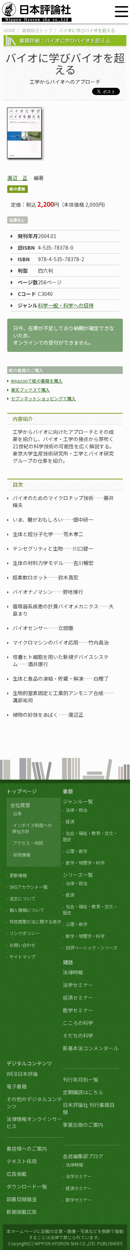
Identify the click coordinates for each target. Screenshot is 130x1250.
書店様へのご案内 (26, 1148)
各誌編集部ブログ (83, 1156)
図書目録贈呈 (21, 1199)
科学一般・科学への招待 (66, 305)
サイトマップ (22, 956)
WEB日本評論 (22, 1073)
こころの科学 (78, 1022)
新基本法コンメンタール (90, 1048)
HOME (10, 30)
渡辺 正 (17, 177)
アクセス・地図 (28, 843)
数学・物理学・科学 (85, 862)
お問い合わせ (22, 945)
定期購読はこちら (83, 1092)
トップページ (21, 791)
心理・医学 (76, 851)
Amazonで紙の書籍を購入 (36, 381)
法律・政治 (76, 810)
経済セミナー (78, 997)
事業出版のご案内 (83, 1124)
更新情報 (18, 875)
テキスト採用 (21, 1161)
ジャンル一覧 (78, 801)
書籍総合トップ (37, 30)
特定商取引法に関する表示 (35, 921)
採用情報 (21, 855)
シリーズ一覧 (78, 874)
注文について (22, 898)
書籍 (68, 791)
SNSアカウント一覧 (28, 887)
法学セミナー (78, 984)
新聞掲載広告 (21, 1211)
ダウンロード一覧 (26, 1186)
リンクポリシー (24, 933)
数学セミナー (78, 1010)
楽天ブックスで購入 (30, 390)
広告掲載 (16, 1173)
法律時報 (73, 972)
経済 (70, 821)
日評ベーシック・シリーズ (91, 947)
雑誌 (68, 962)
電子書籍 (16, 1086)
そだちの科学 (78, 1035)
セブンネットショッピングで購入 (43, 398)
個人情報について (26, 910)
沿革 (17, 813)
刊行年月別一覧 (80, 1079)
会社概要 (20, 805)
